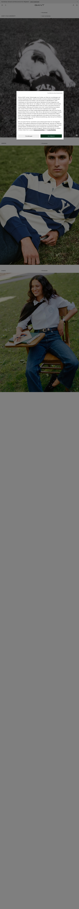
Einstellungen (28, 136)
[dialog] (40, 115)
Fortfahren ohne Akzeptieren (55, 93)
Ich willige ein (51, 136)
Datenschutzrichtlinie (39, 130)
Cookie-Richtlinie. (51, 130)
